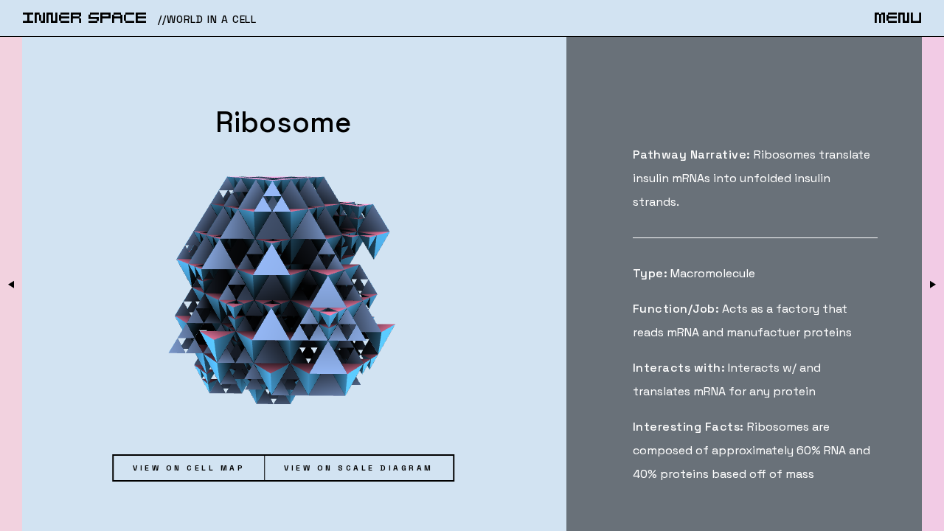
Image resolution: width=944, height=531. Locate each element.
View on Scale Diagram (359, 468)
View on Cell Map (189, 468)
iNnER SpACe (84, 19)
